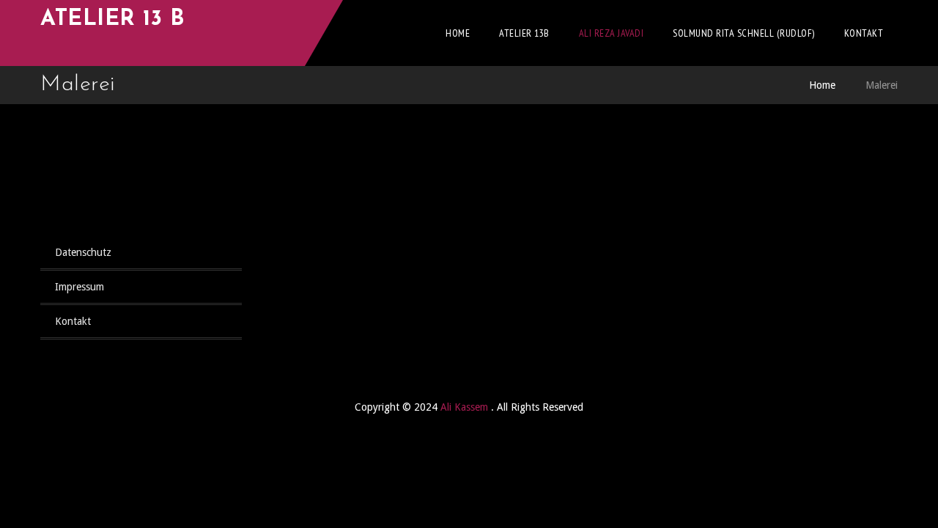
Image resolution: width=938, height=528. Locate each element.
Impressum (79, 287)
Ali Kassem (465, 407)
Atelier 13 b (112, 19)
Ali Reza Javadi (611, 33)
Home (458, 33)
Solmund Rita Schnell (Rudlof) (744, 33)
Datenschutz (83, 252)
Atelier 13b (524, 33)
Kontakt (864, 33)
